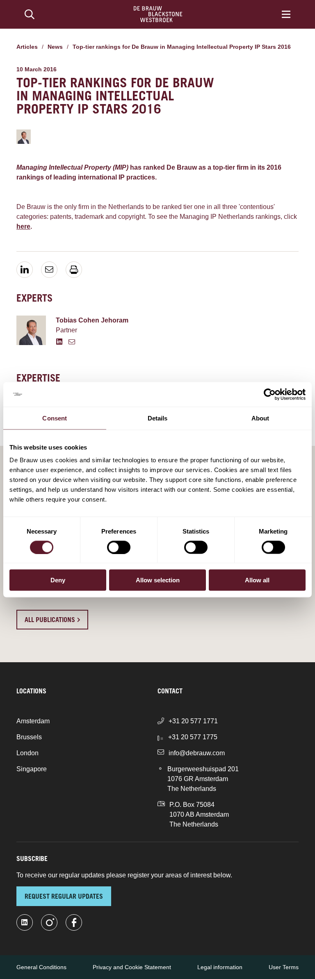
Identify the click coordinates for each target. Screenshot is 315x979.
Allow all (257, 580)
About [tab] (260, 417)
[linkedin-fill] (24, 922)
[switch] (118, 547)
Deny (57, 580)
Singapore (31, 768)
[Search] (29, 14)
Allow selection (158, 580)
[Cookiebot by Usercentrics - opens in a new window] (270, 394)
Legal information (219, 967)
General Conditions (41, 967)
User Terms (284, 967)
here (23, 226)
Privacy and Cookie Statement (132, 967)
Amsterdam (33, 721)
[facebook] (74, 922)
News (55, 46)
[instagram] (49, 922)
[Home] (158, 14)
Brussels (29, 737)
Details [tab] (158, 417)
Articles (27, 46)
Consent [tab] (54, 417)
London (27, 753)
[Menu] (286, 14)
